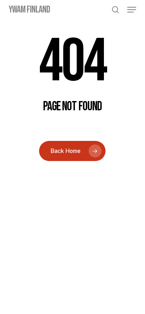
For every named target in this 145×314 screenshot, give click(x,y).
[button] (131, 10)
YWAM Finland (29, 9)
